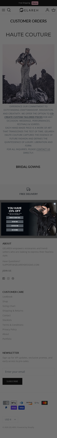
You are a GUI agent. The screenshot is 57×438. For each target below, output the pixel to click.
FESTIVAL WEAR (15, 221)
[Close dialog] (54, 203)
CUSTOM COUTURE (14, 225)
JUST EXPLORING (15, 230)
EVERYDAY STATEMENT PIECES (14, 217)
